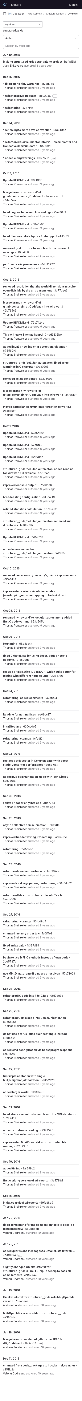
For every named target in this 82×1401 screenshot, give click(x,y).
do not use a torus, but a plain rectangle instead (35, 1033)
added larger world (16, 1092)
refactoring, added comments (23, 697)
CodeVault (18, 13)
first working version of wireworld (25, 1180)
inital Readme (12, 726)
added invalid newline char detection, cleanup (34, 346)
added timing (11, 1168)
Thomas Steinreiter (15, 87)
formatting (10, 643)
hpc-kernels (35, 13)
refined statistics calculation (22, 509)
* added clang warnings (19, 158)
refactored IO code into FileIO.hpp (25, 995)
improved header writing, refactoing (27, 837)
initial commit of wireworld (20, 1202)
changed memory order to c (21, 933)
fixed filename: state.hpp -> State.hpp (28, 236)
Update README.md (16, 180)
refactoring (10, 849)
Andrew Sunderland (15, 1305)
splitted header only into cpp (22, 802)
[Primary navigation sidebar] (5, 14)
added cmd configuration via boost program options (37, 1049)
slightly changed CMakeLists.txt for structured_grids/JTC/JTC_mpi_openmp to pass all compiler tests (37, 1271)
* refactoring (11, 107)
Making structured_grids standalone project (32, 61)
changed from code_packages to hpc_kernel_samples (39, 1365)
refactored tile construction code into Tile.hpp (34, 895)
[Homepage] (5, 5)
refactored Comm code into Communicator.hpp (34, 1017)
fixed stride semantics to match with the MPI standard (39, 1114)
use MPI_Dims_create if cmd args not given (31, 973)
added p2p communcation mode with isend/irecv (35, 776)
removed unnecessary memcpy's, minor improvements (39, 575)
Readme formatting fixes (19, 714)
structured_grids (13, 30)
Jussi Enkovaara (13, 65)
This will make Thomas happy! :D (24, 334)
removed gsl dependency (20, 378)
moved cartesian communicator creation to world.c (37, 406)
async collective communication (25, 825)
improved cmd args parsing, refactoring (29, 883)
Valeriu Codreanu (14, 1232)
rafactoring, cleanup (17, 921)
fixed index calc (13, 945)
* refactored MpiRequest (19, 95)
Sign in (73, 4)
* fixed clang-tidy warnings (21, 83)
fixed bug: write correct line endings (27, 212)
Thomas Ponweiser (15, 184)
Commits (73, 13)
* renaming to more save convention (27, 130)
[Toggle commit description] (54, 96)
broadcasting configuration (21, 497)
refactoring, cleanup (17, 738)
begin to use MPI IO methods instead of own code (35, 957)
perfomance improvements (21, 264)
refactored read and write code (24, 871)
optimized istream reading (20, 1130)
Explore (16, 4)
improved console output (19, 485)
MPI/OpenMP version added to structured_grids (35, 1313)
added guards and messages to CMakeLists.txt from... (39, 1250)
